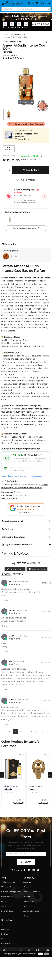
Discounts (5, 929)
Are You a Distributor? (32, 911)
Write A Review (16, 569)
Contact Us (5, 906)
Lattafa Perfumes (18, 34)
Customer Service (8, 882)
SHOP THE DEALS (40, 24)
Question (18, 574)
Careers (26, 916)
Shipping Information (9, 887)
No (47, 954)
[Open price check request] (44, 196)
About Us (27, 882)
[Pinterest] (33, 870)
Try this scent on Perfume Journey (26, 124)
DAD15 (16, 16)
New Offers (5, 944)
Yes (40, 954)
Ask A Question (38, 569)
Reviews (4, 934)
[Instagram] (29, 870)
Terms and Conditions (31, 892)
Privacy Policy (28, 901)
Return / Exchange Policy (11, 892)
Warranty (27, 897)
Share (5, 600)
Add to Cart (32, 170)
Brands (5, 34)
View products (22, 139)
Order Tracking (7, 897)
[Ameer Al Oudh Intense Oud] (8, 114)
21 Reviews (19, 58)
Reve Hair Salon (7, 911)
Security (26, 906)
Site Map (4, 939)
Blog (25, 887)
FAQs (3, 901)
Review (6, 574)
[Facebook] (44, 42)
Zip (2, 924)
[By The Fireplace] (10, 219)
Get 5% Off (26, 862)
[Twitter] (47, 42)
